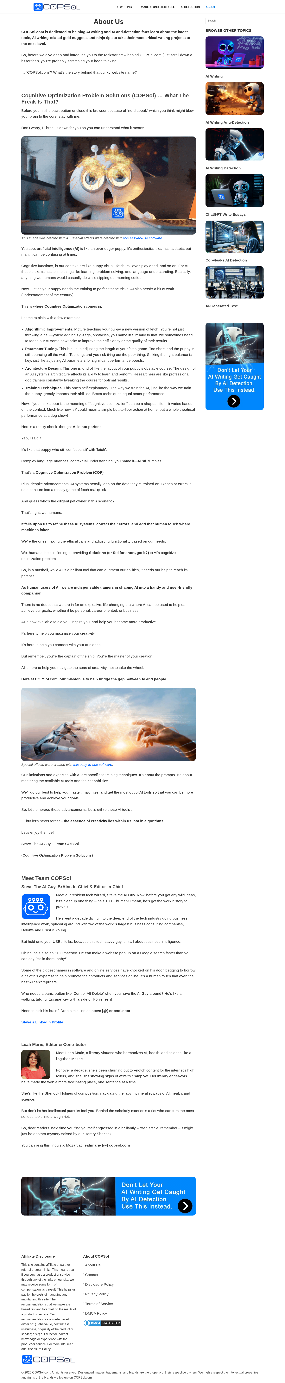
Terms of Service (99, 1304)
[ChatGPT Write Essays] (235, 206)
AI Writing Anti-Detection (227, 122)
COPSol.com (41, 1372)
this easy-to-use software (142, 238)
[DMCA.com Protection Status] (102, 1326)
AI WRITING (124, 7)
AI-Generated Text (222, 306)
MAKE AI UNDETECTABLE (158, 7)
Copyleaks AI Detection (226, 260)
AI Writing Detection (223, 168)
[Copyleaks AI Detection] (235, 251)
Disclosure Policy (99, 1284)
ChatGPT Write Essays (226, 214)
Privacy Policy (97, 1294)
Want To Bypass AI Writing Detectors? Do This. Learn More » (142, 1377)
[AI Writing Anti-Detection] (235, 113)
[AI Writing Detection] (235, 159)
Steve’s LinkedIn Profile (42, 1022)
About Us (93, 1265)
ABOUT (210, 7)
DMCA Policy (96, 1313)
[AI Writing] (235, 67)
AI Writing (214, 76)
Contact (91, 1275)
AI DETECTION (190, 7)
